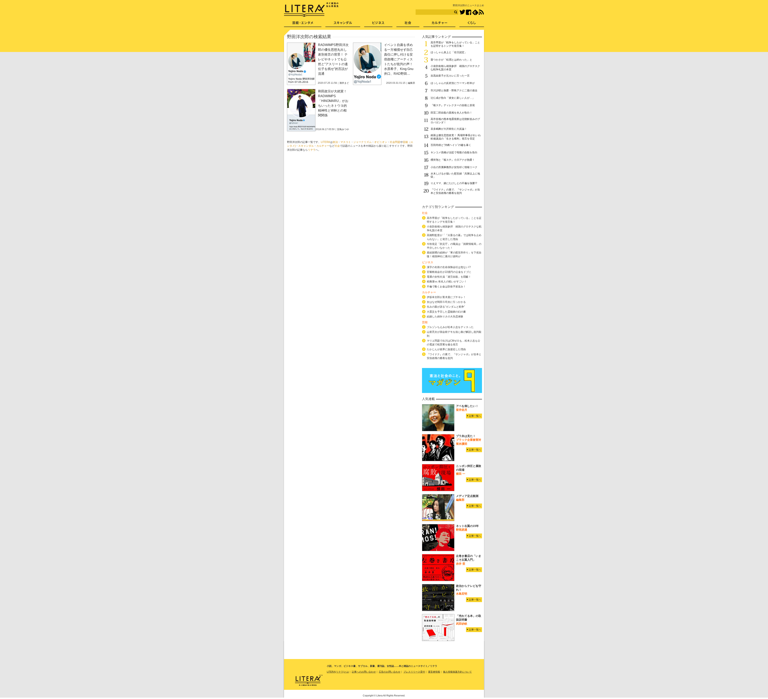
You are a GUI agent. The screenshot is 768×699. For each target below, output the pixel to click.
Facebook (468, 12)
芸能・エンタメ (302, 24)
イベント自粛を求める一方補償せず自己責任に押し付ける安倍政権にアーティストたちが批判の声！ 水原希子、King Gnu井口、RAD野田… (398, 59)
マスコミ (345, 142)
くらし (471, 24)
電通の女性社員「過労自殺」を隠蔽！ (449, 276)
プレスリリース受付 (414, 671)
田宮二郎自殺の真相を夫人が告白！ (451, 112)
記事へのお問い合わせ (364, 671)
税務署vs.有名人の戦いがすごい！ (447, 281)
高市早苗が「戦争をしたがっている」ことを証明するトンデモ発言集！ (455, 44)
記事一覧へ (475, 416)
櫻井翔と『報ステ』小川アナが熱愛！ (453, 159)
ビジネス (378, 24)
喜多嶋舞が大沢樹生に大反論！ (449, 128)
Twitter (462, 12)
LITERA (325, 142)
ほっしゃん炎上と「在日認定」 (449, 52)
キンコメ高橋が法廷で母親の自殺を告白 (454, 152)
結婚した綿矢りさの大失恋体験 (445, 316)
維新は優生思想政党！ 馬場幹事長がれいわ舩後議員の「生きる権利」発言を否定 (456, 137)
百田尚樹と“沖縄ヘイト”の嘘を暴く (451, 145)
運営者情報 (434, 671)
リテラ (312, 149)
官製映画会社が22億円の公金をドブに (449, 271)
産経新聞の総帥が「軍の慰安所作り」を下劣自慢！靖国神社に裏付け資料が (454, 254)
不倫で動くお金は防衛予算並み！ (446, 286)
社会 (337, 145)
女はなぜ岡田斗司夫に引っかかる (446, 301)
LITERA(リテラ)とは (338, 671)
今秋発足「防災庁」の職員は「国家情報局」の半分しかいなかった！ (454, 245)
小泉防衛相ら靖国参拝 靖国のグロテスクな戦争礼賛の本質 (454, 228)
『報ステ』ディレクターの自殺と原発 (453, 105)
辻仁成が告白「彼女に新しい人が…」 (453, 97)
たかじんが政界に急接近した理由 (446, 349)
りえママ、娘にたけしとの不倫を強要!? (454, 183)
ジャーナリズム (362, 142)
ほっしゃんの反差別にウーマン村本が (453, 83)
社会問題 (395, 142)
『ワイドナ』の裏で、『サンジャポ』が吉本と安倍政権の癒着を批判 (455, 191)
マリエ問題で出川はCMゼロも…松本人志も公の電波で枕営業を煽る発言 (453, 342)
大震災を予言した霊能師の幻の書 (446, 311)
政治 (335, 142)
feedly (475, 12)
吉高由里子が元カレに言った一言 (450, 75)
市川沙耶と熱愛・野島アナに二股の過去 (454, 90)
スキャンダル (306, 145)
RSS (481, 12)
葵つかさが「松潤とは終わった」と (451, 59)
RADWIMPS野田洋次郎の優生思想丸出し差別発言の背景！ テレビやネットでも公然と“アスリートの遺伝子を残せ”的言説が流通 (333, 59)
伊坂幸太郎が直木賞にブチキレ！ (446, 297)
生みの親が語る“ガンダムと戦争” (446, 306)
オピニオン (380, 142)
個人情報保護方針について (457, 671)
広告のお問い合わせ (389, 671)
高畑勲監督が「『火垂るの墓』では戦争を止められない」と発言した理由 (454, 237)
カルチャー (322, 145)
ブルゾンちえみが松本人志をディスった (450, 327)
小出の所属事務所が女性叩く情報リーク (454, 167)
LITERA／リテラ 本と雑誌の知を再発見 (311, 10)
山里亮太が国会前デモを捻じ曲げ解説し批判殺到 (454, 333)
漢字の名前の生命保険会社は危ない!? (449, 267)
